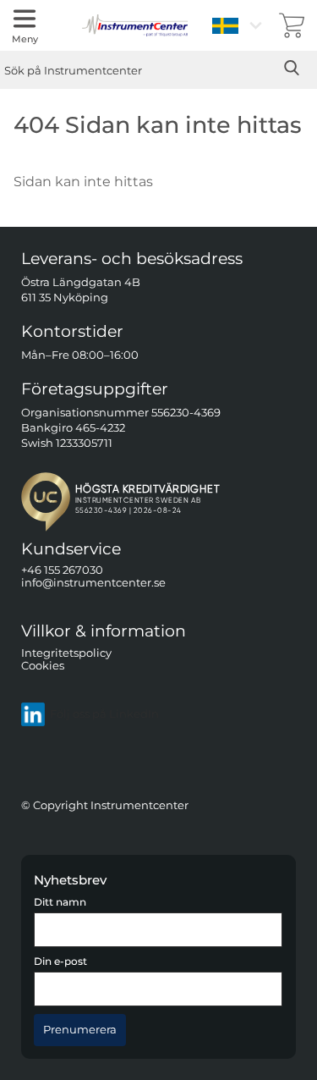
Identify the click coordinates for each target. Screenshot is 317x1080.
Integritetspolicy (66, 652)
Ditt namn (60, 902)
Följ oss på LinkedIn (104, 714)
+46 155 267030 (62, 570)
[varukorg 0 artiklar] (291, 25)
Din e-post (60, 961)
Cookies (42, 665)
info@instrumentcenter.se (93, 582)
